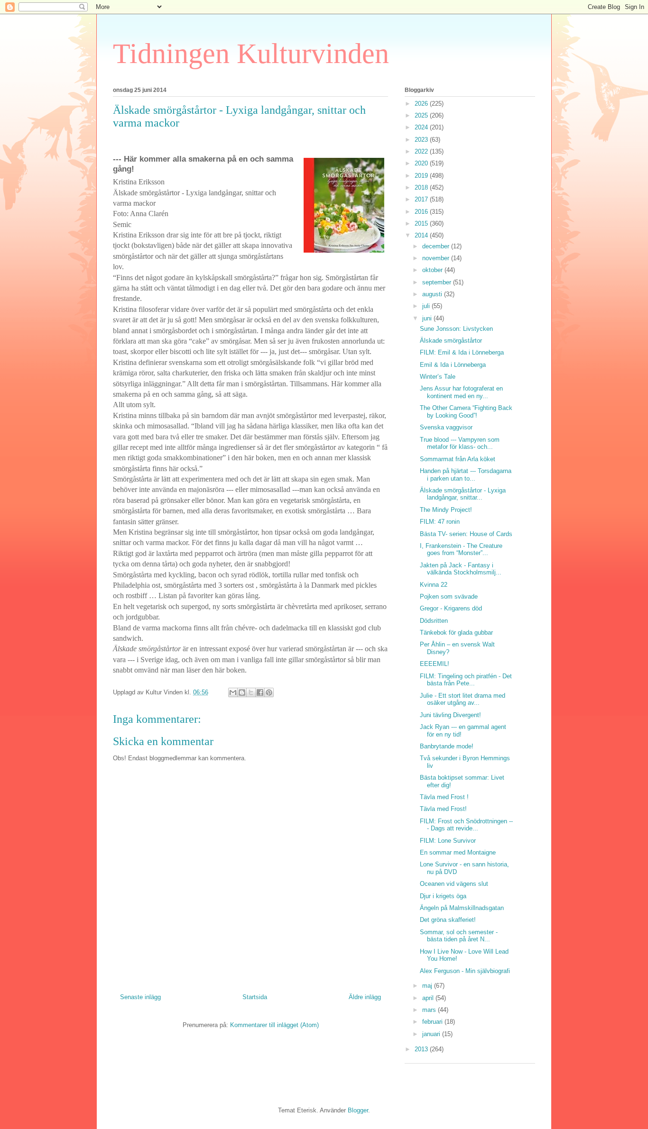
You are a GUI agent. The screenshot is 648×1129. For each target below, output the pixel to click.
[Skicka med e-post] (233, 692)
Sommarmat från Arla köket (457, 459)
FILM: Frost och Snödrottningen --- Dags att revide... (466, 825)
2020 (422, 163)
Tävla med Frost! (443, 808)
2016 (422, 211)
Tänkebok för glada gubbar (456, 632)
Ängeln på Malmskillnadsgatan (462, 907)
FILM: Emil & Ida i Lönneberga (462, 352)
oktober (433, 269)
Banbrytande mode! (446, 746)
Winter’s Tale (437, 376)
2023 (422, 139)
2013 (422, 1049)
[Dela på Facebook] (260, 692)
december (436, 246)
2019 (422, 175)
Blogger (358, 1110)
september (437, 282)
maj (428, 985)
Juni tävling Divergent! (450, 715)
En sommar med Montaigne (458, 852)
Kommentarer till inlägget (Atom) (274, 1025)
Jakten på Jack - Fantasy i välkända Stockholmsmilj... (460, 569)
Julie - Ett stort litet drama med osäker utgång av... (462, 699)
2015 (422, 223)
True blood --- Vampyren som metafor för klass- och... (460, 443)
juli (427, 306)
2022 (422, 151)
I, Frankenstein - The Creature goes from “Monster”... (461, 549)
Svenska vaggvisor (446, 427)
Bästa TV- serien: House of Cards (466, 533)
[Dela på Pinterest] (269, 692)
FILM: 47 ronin (440, 521)
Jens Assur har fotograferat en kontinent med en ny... (461, 392)
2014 (422, 235)
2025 (422, 115)
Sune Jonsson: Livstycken (456, 328)
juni (428, 318)
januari (432, 1034)
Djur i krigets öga (443, 896)
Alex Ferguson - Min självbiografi (465, 970)
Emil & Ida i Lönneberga (453, 364)
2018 (422, 187)
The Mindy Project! (446, 509)
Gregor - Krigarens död (451, 608)
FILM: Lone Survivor (448, 840)
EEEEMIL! (434, 663)
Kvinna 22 (433, 584)
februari (433, 1021)
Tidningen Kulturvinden (251, 53)
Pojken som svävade (449, 596)
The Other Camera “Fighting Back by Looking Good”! (466, 411)
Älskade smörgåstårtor (451, 340)
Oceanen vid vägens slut (454, 883)
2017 (422, 199)
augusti (433, 294)
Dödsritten (434, 620)
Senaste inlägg (140, 997)
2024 (422, 127)
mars (430, 1009)
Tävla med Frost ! (444, 797)
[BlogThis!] (242, 692)
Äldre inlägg (365, 997)
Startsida (254, 997)
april (428, 998)
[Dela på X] (251, 692)
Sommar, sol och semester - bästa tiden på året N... (459, 936)
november (436, 258)
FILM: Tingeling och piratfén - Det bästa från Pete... (466, 680)
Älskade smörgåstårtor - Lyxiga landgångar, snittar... (463, 494)
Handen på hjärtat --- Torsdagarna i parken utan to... (465, 474)
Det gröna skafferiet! (448, 919)
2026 (422, 103)
